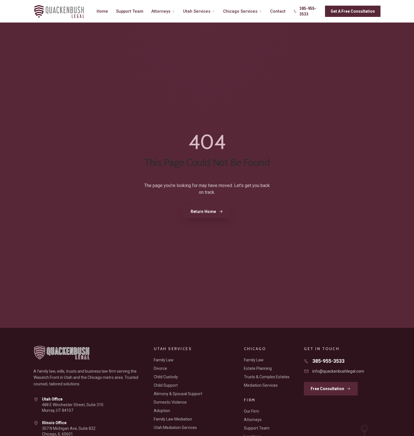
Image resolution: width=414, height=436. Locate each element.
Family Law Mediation (173, 419)
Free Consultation (327, 388)
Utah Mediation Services (175, 427)
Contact (278, 11)
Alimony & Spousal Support (178, 393)
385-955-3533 (307, 11)
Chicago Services (240, 11)
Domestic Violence (170, 402)
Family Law (163, 360)
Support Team (129, 11)
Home (102, 11)
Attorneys (160, 11)
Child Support (166, 385)
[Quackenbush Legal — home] (61, 11)
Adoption (162, 410)
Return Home (203, 211)
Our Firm (251, 411)
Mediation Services (261, 385)
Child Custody (166, 377)
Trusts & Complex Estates (267, 377)
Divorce (160, 368)
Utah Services (196, 11)
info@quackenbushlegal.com (338, 371)
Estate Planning (258, 368)
